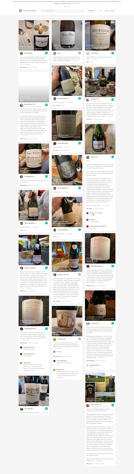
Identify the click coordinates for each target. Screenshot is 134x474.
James (90, 208)
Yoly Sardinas (29, 409)
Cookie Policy (76, 3)
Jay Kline (93, 323)
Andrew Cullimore (30, 268)
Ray (21, 185)
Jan (54, 105)
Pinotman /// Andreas (96, 213)
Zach (87, 119)
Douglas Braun (94, 365)
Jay (54, 150)
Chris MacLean (62, 143)
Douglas (25, 185)
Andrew (58, 356)
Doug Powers (27, 362)
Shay (87, 463)
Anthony (58, 301)
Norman (92, 219)
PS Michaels (94, 53)
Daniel (21, 291)
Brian (21, 138)
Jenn (59, 53)
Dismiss (67, 6)
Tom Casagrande (61, 360)
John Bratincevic (29, 176)
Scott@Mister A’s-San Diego (97, 226)
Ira (24, 291)
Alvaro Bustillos (29, 223)
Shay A (93, 157)
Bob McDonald (29, 329)
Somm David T (29, 104)
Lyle (87, 62)
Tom (24, 138)
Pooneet (22, 343)
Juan (21, 230)
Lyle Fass (93, 99)
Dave (21, 67)
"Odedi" (88, 285)
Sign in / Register (110, 11)
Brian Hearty (28, 53)
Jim (59, 351)
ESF (54, 301)
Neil (24, 67)
